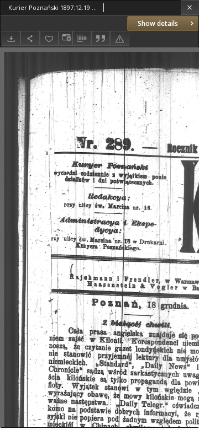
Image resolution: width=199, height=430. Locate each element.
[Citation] (100, 38)
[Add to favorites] (49, 38)
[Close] (190, 7)
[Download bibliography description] (81, 38)
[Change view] (65, 38)
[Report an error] (119, 38)
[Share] (29, 38)
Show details (158, 23)
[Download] (11, 38)
